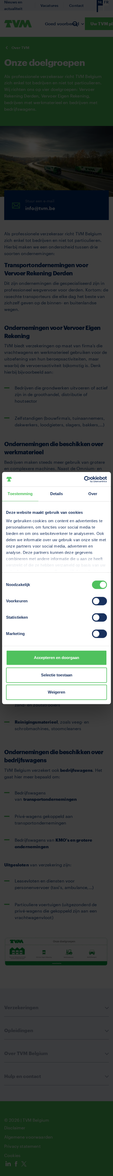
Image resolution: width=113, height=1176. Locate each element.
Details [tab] (56, 493)
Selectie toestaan (56, 675)
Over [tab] (92, 493)
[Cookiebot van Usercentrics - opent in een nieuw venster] (84, 479)
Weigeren (56, 692)
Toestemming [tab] (20, 493)
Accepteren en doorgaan (56, 657)
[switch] (99, 601)
